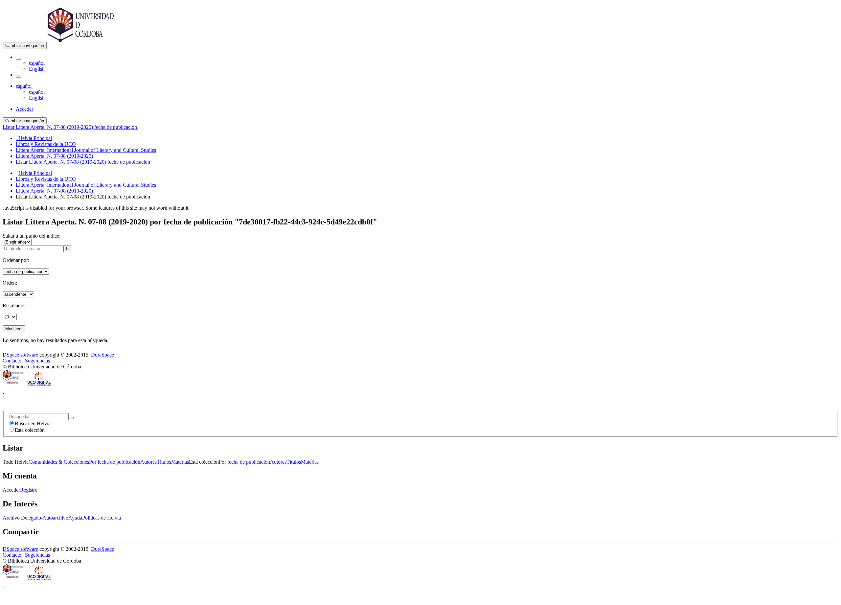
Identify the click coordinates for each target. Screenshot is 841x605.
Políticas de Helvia (101, 518)
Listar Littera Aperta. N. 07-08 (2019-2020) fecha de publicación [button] (70, 127)
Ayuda (75, 518)
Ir (67, 248)
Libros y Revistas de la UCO (46, 179)
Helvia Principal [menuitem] (34, 138)
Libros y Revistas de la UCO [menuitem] (46, 144)
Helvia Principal (35, 173)
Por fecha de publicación (114, 462)
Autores (148, 462)
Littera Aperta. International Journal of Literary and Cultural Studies (86, 185)
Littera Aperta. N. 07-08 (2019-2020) (54, 191)
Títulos (164, 462)
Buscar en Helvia (33, 423)
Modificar (14, 328)
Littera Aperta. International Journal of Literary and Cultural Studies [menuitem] (86, 150)
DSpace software (20, 355)
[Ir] (71, 418)
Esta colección (30, 430)
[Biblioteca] (13, 385)
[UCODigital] (39, 385)
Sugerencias (37, 360)
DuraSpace (102, 355)
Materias (180, 462)
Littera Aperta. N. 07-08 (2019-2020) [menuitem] (54, 156)
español (37, 63)
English (37, 69)
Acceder (11, 490)
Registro (28, 490)
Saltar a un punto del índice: (31, 236)
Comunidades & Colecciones (59, 462)
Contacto (12, 360)
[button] (18, 59)
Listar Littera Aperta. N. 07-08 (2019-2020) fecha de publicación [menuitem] (83, 162)
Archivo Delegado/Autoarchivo (35, 518)
